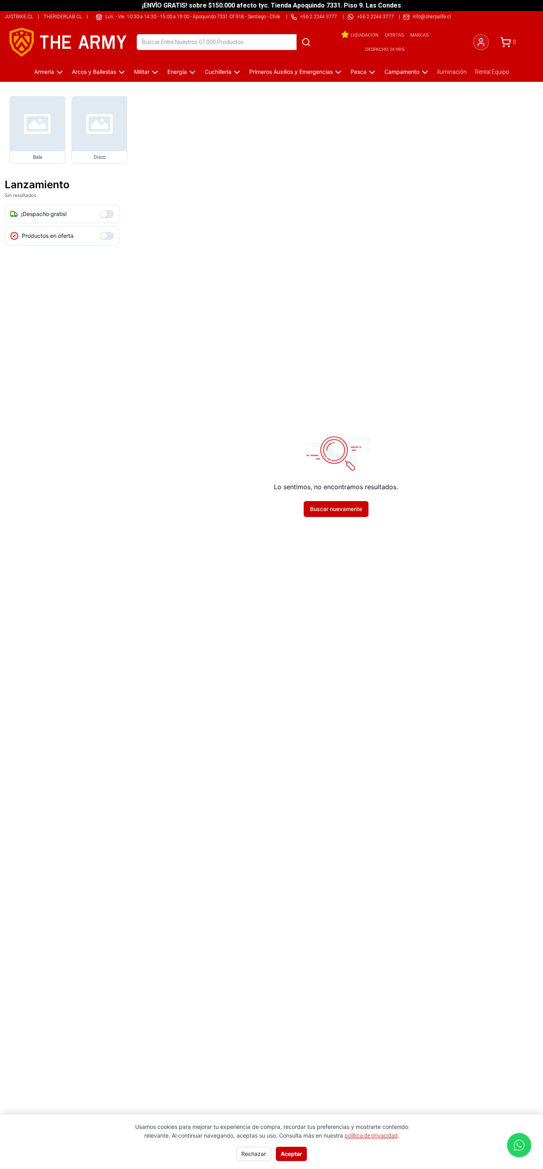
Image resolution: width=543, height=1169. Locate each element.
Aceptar (291, 1153)
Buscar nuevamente (336, 508)
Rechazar (253, 1153)
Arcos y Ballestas (94, 71)
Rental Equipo (492, 71)
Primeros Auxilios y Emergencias (291, 71)
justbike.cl (19, 16)
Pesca (359, 71)
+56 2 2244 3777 (375, 16)
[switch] (107, 214)
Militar (141, 71)
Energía (177, 71)
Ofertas (394, 35)
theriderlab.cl (63, 16)
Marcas (419, 35)
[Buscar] (306, 42)
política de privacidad (371, 1135)
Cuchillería (218, 71)
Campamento (401, 71)
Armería (44, 71)
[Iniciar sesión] (481, 42)
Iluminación (452, 71)
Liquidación (364, 35)
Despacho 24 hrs (384, 49)
